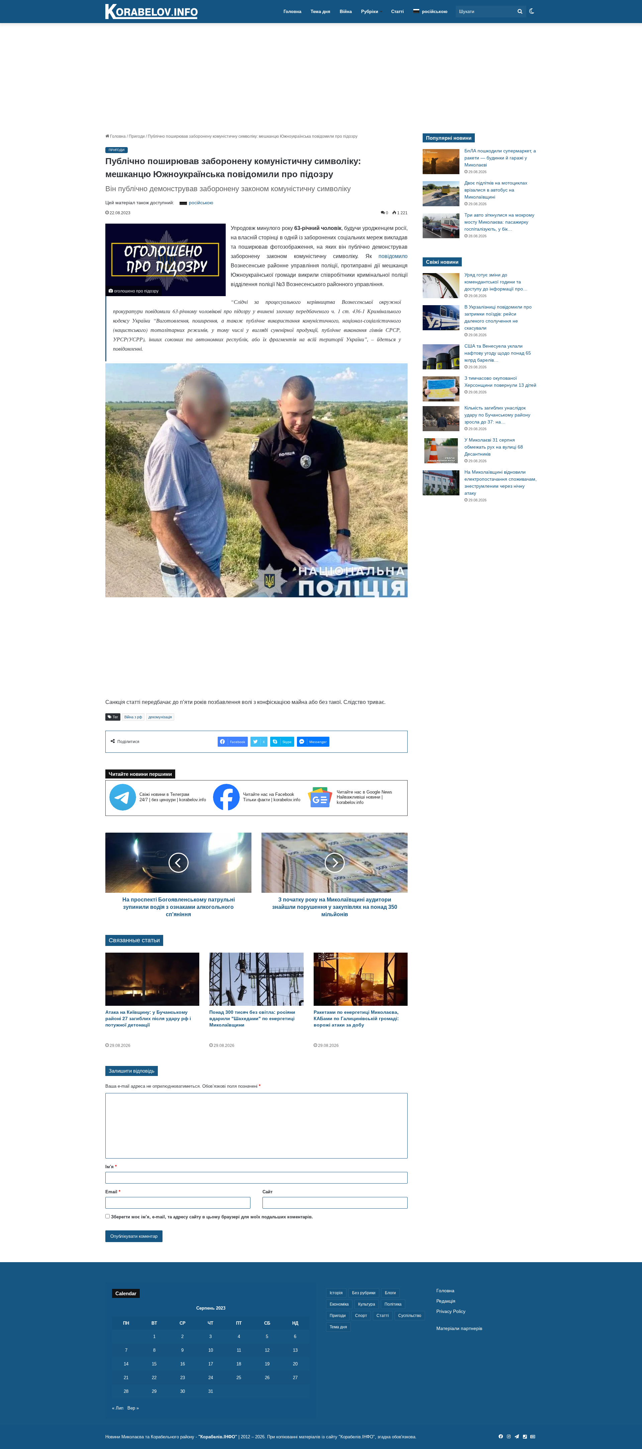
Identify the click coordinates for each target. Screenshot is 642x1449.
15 (154, 1363)
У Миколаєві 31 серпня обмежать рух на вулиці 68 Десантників (493, 447)
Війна (346, 11)
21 (126, 1377)
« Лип (117, 1408)
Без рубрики (364, 1293)
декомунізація (160, 717)
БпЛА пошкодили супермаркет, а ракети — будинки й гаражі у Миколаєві (500, 157)
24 (210, 1377)
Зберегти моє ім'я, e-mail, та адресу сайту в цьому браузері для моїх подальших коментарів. (212, 1216)
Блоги (390, 1293)
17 (210, 1363)
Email (112, 1191)
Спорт (361, 1315)
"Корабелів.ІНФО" (217, 1436)
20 (295, 1363)
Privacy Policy (450, 1311)
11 (239, 1350)
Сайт (267, 1191)
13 (295, 1350)
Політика (393, 1304)
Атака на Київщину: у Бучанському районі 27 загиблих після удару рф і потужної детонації (148, 1018)
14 (126, 1363)
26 (267, 1377)
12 (267, 1350)
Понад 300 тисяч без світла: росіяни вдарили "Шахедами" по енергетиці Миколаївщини (252, 1018)
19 (267, 1363)
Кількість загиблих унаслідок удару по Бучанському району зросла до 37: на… (497, 415)
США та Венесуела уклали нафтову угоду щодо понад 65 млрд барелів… (497, 353)
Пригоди (137, 136)
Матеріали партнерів (459, 1328)
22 (154, 1377)
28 (126, 1391)
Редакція (445, 1301)
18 (238, 1363)
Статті (397, 11)
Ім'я (111, 1166)
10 (210, 1350)
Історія (336, 1293)
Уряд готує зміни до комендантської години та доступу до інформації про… (496, 281)
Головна (292, 11)
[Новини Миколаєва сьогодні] (151, 11)
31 (210, 1391)
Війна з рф (133, 717)
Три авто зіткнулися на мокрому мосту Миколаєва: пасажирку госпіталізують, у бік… (499, 222)
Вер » (133, 1408)
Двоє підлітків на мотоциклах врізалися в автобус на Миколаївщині (495, 190)
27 (295, 1377)
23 (182, 1377)
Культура (366, 1304)
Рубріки (369, 11)
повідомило (393, 256)
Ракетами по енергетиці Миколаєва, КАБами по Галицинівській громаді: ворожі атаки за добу (356, 1018)
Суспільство (409, 1315)
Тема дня (320, 11)
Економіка (339, 1304)
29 (154, 1391)
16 (182, 1363)
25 (238, 1377)
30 (182, 1391)
